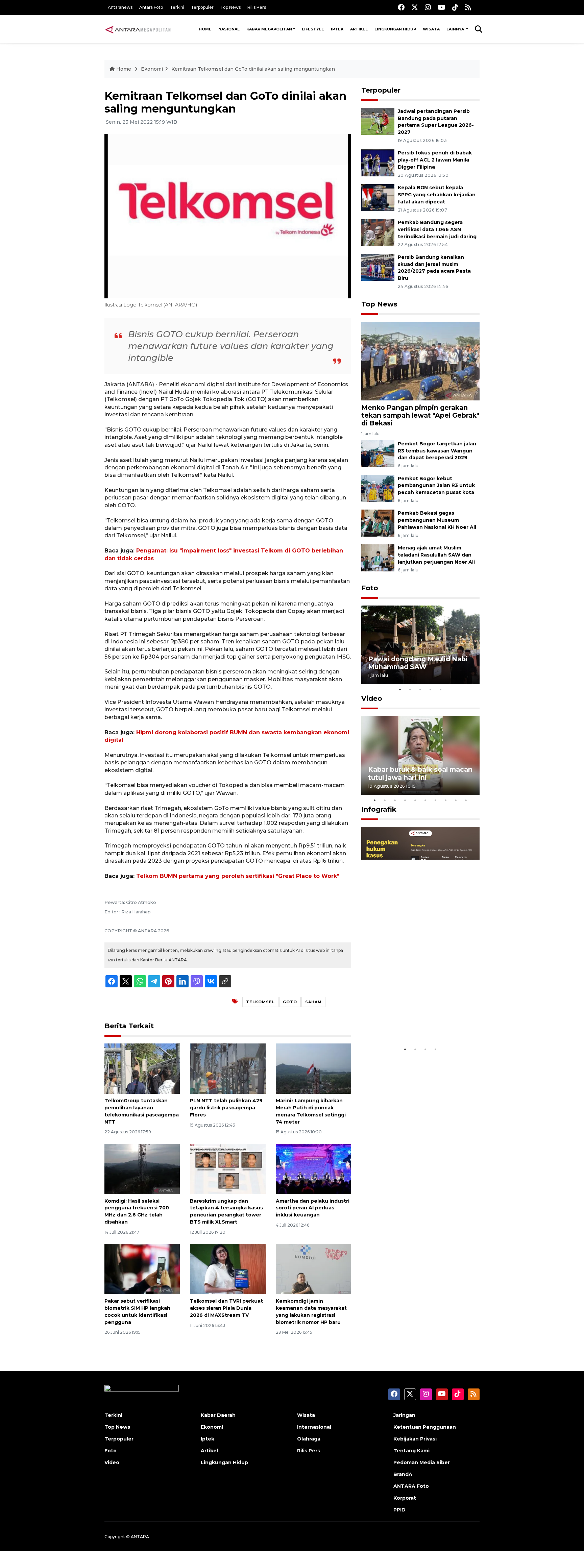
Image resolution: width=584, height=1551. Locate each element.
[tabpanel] (420, 645)
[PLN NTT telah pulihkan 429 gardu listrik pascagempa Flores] (227, 1068)
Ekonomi (152, 69)
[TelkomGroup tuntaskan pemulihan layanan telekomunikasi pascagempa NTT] (142, 1068)
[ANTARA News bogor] (138, 29)
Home (205, 29)
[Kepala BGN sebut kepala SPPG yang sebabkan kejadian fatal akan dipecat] (377, 197)
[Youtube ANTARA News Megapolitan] (441, 7)
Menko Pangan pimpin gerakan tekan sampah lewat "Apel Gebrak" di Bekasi (420, 415)
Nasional (229, 29)
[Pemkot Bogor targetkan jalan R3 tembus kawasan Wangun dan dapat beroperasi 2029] (377, 453)
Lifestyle (313, 29)
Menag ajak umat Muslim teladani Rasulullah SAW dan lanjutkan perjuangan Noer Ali (436, 555)
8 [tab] (445, 800)
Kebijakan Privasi (415, 1439)
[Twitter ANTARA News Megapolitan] (414, 7)
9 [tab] (456, 800)
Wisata (431, 29)
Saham (313, 1002)
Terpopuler (202, 7)
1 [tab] (400, 689)
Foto (369, 588)
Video (371, 698)
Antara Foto (151, 7)
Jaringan (404, 1415)
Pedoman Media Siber (421, 1462)
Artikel (359, 29)
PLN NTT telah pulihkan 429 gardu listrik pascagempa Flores (226, 1108)
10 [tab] (466, 800)
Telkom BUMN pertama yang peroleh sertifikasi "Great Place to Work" (237, 876)
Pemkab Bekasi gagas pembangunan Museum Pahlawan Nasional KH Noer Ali (437, 520)
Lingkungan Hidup (395, 29)
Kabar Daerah (218, 1415)
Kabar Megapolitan (269, 29)
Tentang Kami (411, 1451)
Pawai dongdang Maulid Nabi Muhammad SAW (418, 663)
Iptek (337, 29)
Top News (230, 7)
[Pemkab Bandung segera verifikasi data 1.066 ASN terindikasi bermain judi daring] (377, 232)
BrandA (402, 1474)
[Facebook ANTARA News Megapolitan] (401, 7)
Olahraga (308, 1439)
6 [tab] (425, 800)
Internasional (314, 1427)
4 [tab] (430, 689)
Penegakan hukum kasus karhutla (410, 1022)
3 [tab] (420, 689)
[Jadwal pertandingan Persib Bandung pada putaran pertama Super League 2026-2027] (377, 121)
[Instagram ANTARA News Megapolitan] (428, 7)
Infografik (378, 809)
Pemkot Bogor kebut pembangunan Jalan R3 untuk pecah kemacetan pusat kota (436, 485)
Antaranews (120, 7)
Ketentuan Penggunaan (424, 1427)
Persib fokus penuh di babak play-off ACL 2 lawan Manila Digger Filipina (435, 160)
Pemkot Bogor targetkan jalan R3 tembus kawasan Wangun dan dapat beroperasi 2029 (437, 451)
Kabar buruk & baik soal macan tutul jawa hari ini (420, 773)
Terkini (177, 7)
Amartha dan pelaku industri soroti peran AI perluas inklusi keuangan (312, 1208)
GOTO (290, 1002)
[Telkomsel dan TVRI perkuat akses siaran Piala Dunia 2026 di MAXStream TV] (227, 1268)
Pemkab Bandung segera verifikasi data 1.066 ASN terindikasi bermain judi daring (437, 229)
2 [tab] (410, 689)
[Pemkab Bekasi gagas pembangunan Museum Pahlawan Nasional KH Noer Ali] (377, 523)
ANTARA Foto (411, 1486)
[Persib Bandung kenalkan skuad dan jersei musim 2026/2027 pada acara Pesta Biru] (377, 267)
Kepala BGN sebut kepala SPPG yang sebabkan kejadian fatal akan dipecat (437, 194)
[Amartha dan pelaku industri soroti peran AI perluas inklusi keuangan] (313, 1168)
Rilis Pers (256, 7)
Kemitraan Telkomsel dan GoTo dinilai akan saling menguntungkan (253, 69)
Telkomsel (260, 1002)
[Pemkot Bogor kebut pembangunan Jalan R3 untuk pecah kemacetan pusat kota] (377, 488)
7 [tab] (435, 800)
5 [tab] (440, 689)
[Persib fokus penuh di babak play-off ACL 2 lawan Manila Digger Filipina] (377, 162)
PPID (399, 1510)
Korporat (404, 1498)
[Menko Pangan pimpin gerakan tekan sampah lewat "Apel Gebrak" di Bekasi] (420, 361)
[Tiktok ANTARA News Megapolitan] (455, 7)
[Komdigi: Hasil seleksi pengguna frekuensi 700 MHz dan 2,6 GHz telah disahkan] (142, 1168)
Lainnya (455, 29)
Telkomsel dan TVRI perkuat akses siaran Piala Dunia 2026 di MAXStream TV (226, 1308)
